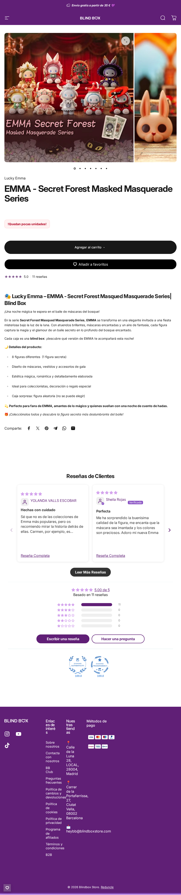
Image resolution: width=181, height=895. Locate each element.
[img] (31, 494)
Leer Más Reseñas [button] (90, 572)
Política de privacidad (54, 821)
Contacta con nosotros (53, 757)
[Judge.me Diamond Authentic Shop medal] (78, 665)
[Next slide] (169, 530)
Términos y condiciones (55, 846)
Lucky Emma (15, 178)
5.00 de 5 (102, 590)
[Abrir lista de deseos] (7, 887)
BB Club (49, 770)
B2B (49, 855)
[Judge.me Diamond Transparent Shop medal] (100, 665)
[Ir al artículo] (74, 168)
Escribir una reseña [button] (63, 639)
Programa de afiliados (53, 833)
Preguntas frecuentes (54, 781)
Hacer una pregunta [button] (118, 639)
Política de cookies (52, 808)
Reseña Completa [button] (35, 555)
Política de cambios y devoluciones (56, 793)
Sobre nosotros (52, 744)
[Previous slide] (11, 530)
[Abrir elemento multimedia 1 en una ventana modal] (125, 40)
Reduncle (107, 887)
